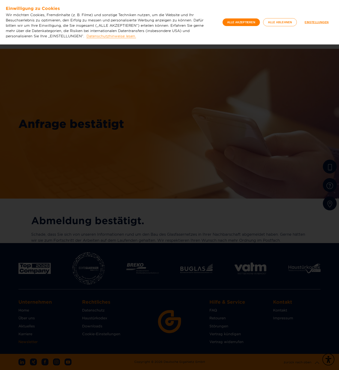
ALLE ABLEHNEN (280, 22)
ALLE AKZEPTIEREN (241, 22)
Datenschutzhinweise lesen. (111, 36)
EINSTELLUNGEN (317, 22)
